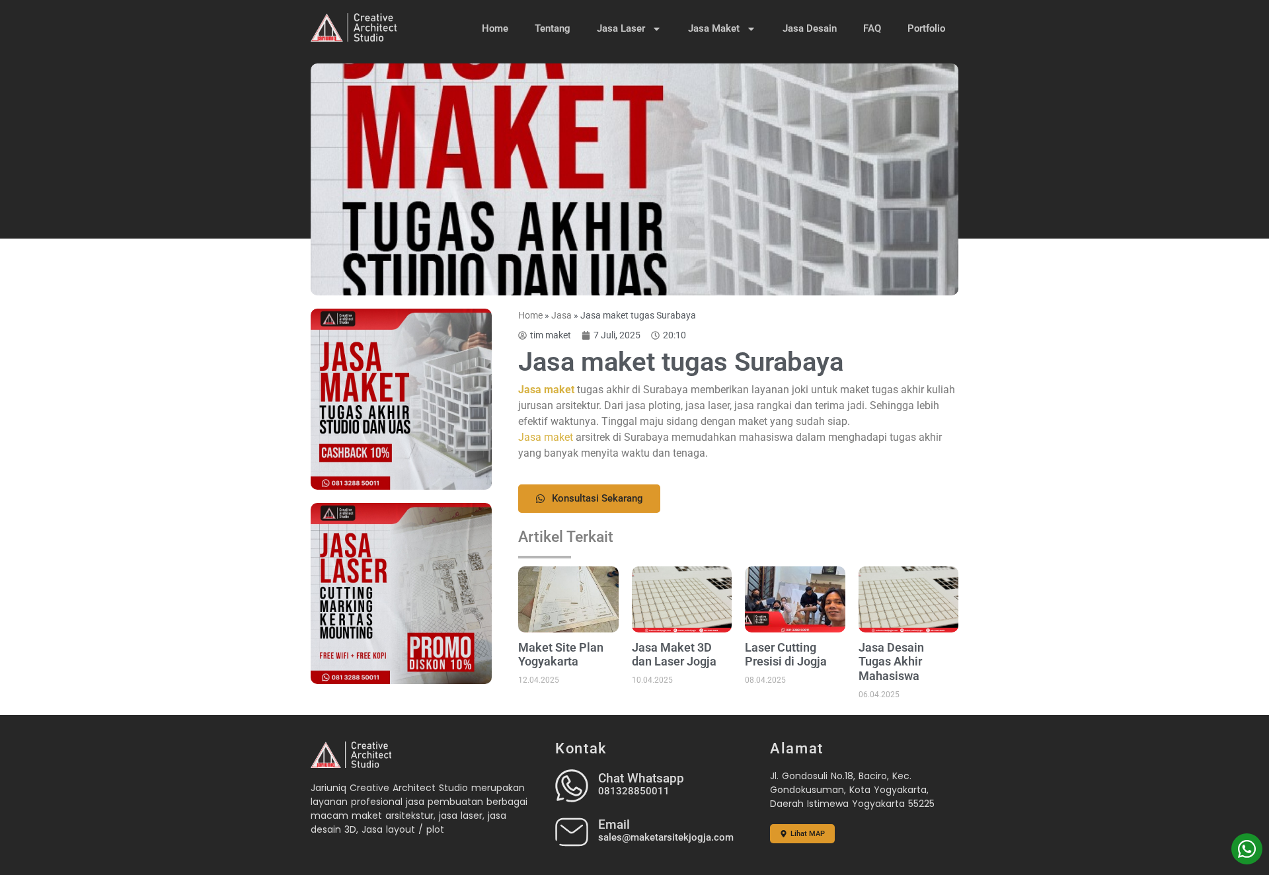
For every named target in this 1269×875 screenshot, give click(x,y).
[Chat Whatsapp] (571, 785)
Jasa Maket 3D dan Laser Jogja (674, 654)
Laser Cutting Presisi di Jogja (786, 654)
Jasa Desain (810, 28)
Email (614, 824)
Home (495, 28)
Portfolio (926, 28)
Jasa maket (545, 437)
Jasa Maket (714, 28)
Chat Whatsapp (641, 778)
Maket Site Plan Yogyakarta (560, 654)
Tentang (552, 28)
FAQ (872, 28)
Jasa (561, 315)
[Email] (571, 832)
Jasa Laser (621, 28)
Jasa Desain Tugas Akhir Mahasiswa (891, 661)
